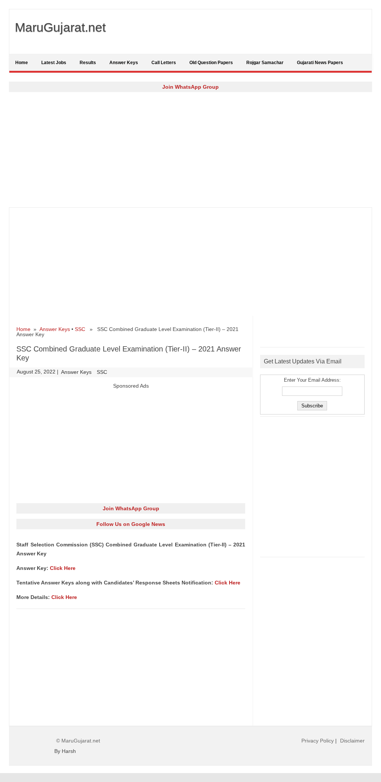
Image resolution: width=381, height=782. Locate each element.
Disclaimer (352, 741)
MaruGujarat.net (60, 27)
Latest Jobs (53, 62)
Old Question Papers (211, 62)
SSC (80, 329)
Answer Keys (123, 62)
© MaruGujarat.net (78, 741)
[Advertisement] (190, 149)
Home (21, 62)
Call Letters (163, 62)
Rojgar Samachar (265, 62)
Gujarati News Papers (320, 62)
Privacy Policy (317, 741)
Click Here (63, 568)
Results (88, 62)
